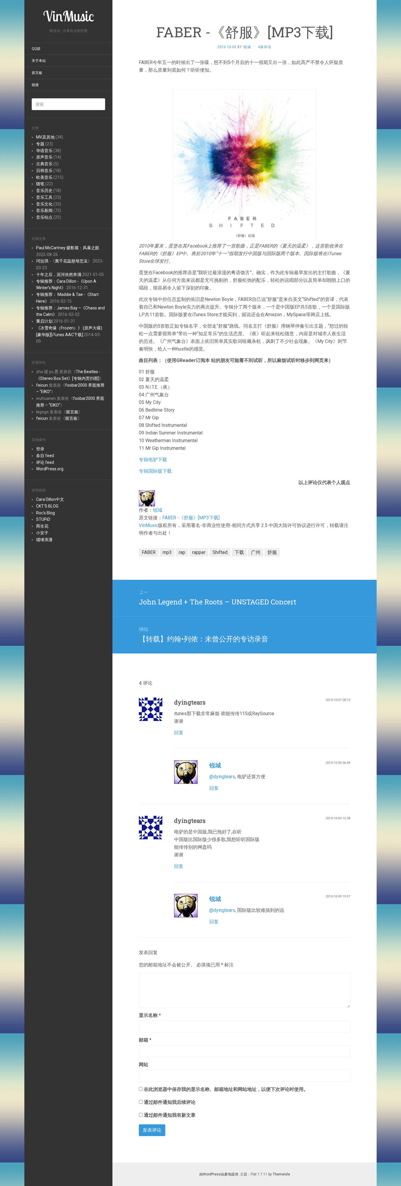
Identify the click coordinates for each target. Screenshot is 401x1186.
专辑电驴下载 (153, 459)
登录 (40, 449)
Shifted (220, 552)
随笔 (40, 183)
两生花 (42, 526)
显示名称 (150, 1015)
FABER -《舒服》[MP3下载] (191, 517)
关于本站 (39, 61)
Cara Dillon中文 (50, 499)
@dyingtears (222, 776)
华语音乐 (44, 150)
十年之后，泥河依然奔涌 (58, 274)
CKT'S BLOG (47, 506)
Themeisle (281, 1174)
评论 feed (45, 462)
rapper (198, 552)
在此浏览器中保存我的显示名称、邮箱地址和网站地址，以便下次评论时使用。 (226, 1089)
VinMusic (148, 525)
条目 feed (45, 455)
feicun (42, 385)
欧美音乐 (44, 177)
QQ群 (36, 49)
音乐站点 (44, 217)
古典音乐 (44, 163)
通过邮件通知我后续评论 (170, 1102)
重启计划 (44, 321)
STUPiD (43, 519)
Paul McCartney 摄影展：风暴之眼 (67, 247)
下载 (239, 552)
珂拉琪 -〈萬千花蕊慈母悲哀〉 (64, 261)
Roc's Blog (45, 513)
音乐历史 (44, 190)
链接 (35, 85)
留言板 (37, 73)
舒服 (272, 552)
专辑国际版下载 (155, 471)
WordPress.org (49, 468)
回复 (178, 732)
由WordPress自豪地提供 (218, 1174)
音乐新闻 (44, 210)
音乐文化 (44, 204)
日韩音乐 (44, 170)
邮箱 (145, 1040)
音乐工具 (44, 197)
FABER (149, 552)
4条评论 (265, 47)
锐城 (157, 510)
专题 (40, 143)
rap (182, 552)
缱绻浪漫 (44, 539)
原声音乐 (44, 157)
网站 (143, 1064)
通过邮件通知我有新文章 (170, 1115)
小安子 (42, 532)
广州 (255, 552)
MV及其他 (45, 137)
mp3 (167, 552)
